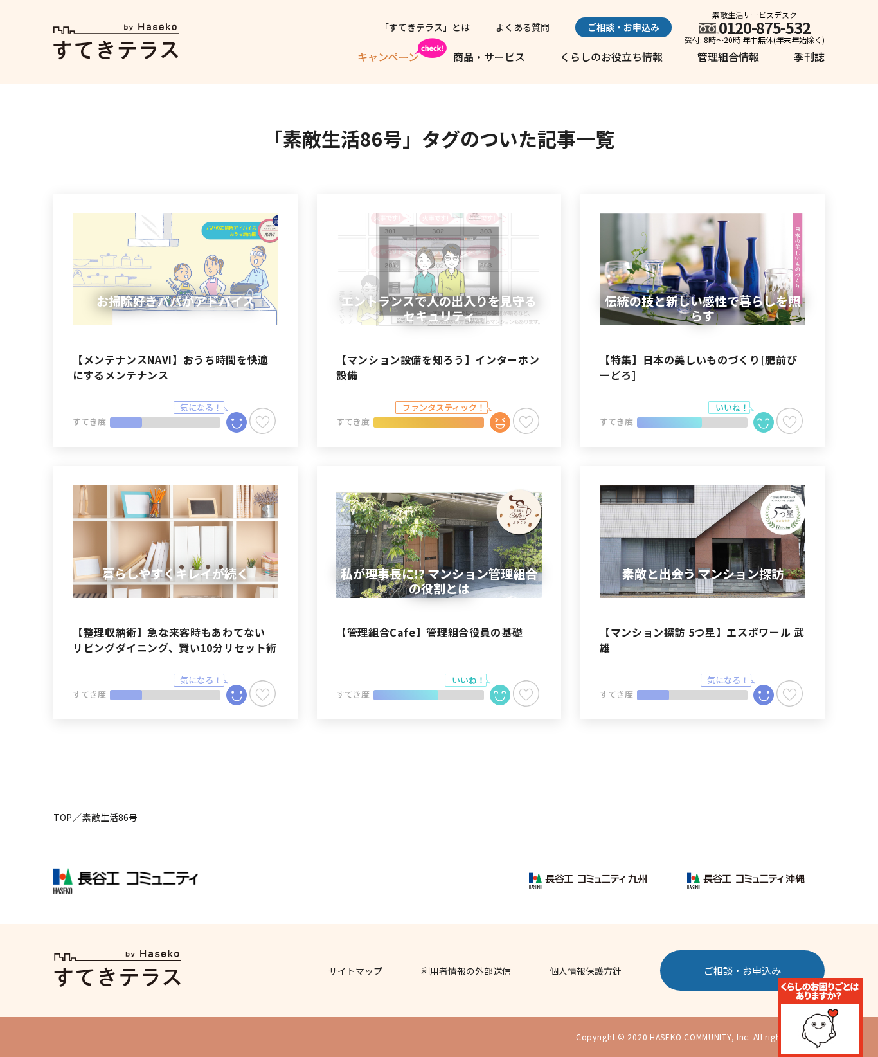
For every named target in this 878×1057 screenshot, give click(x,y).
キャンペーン (387, 56)
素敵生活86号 (110, 817)
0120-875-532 (765, 27)
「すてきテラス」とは (425, 27)
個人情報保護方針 (586, 970)
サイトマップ (355, 970)
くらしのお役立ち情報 (611, 56)
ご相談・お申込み (623, 27)
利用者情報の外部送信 (466, 970)
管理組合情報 (728, 56)
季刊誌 (809, 56)
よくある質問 (523, 27)
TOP (62, 817)
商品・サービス (489, 56)
